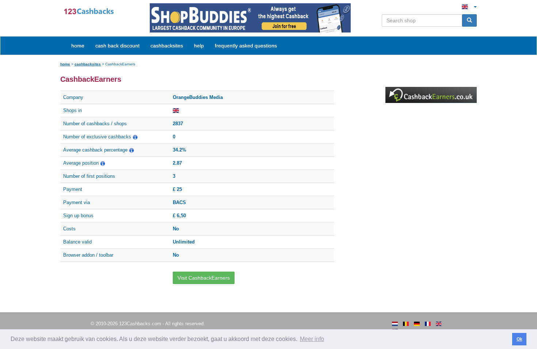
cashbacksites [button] (167, 46)
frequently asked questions (246, 46)
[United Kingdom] (439, 323)
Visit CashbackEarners (204, 278)
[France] (428, 323)
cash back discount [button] (117, 46)
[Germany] (417, 323)
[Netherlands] (395, 323)
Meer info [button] (312, 339)
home (77, 46)
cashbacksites (88, 64)
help (199, 46)
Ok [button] (519, 339)
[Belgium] (406, 323)
